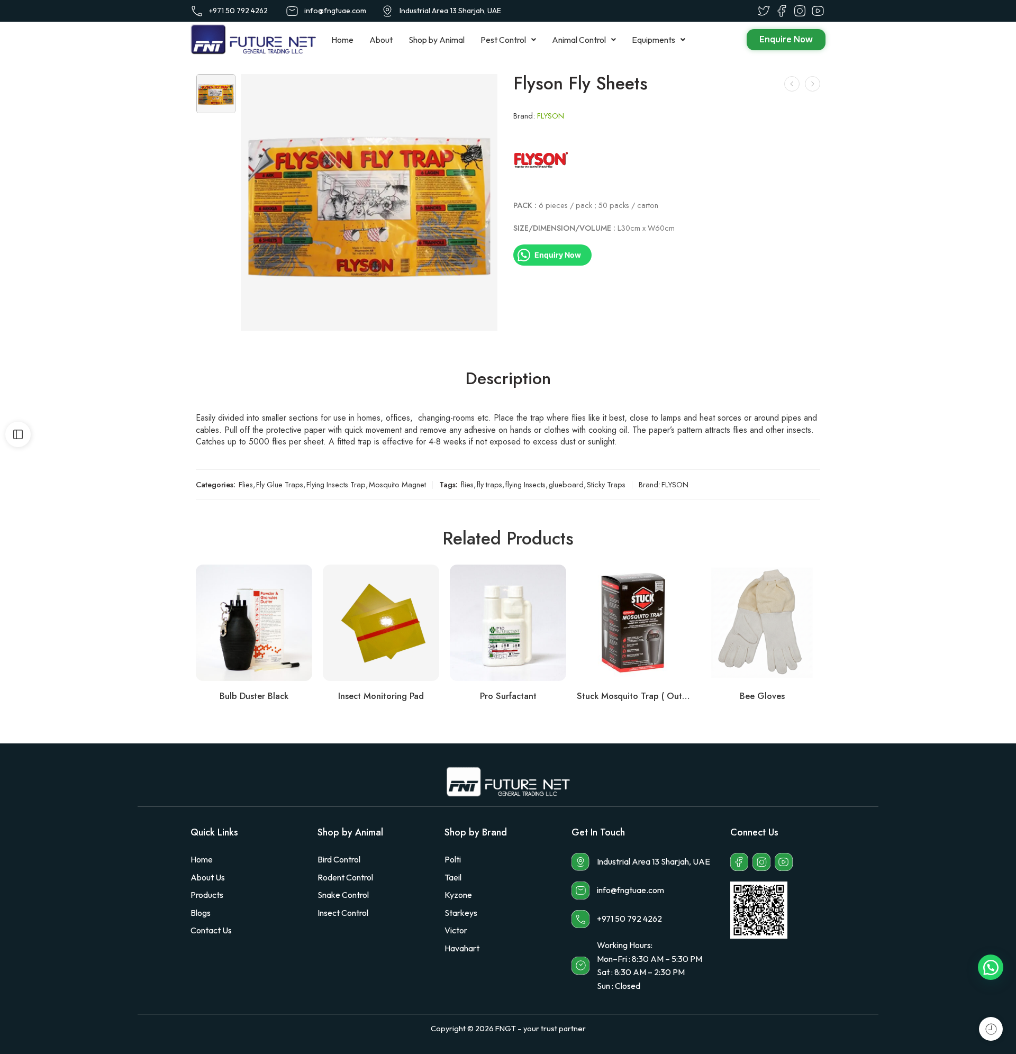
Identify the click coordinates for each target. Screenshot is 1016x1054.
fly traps (489, 484)
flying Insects (525, 484)
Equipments (653, 39)
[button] (508, 40)
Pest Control (503, 39)
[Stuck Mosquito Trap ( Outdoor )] (635, 623)
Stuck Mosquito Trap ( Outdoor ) (635, 695)
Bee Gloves (762, 695)
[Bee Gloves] (762, 623)
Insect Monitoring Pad (381, 695)
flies (467, 484)
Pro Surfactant (508, 695)
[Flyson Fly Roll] (812, 84)
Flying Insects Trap (336, 484)
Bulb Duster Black (254, 695)
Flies (246, 484)
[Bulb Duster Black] (792, 84)
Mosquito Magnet (397, 484)
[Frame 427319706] (215, 93)
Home (342, 39)
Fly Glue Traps (279, 484)
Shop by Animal (437, 39)
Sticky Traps (606, 484)
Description (508, 378)
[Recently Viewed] (991, 1029)
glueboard (566, 484)
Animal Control (579, 39)
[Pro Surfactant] (508, 623)
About (381, 39)
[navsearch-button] (714, 40)
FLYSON (550, 115)
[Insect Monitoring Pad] (381, 623)
